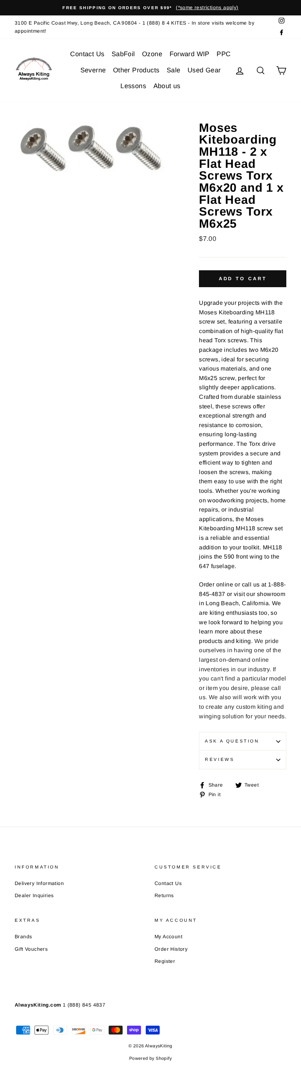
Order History (171, 949)
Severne (93, 70)
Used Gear (204, 70)
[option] (150, 8)
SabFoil (123, 54)
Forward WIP (190, 54)
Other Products (136, 70)
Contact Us (87, 54)
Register (165, 961)
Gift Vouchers (31, 949)
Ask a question (232, 741)
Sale (174, 70)
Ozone (152, 54)
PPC (224, 54)
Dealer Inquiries (34, 895)
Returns (164, 895)
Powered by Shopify (150, 1058)
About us (167, 86)
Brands (23, 936)
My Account (168, 936)
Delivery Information (39, 883)
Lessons (133, 86)
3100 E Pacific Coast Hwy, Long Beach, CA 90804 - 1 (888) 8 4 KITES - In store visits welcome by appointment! (134, 27)
